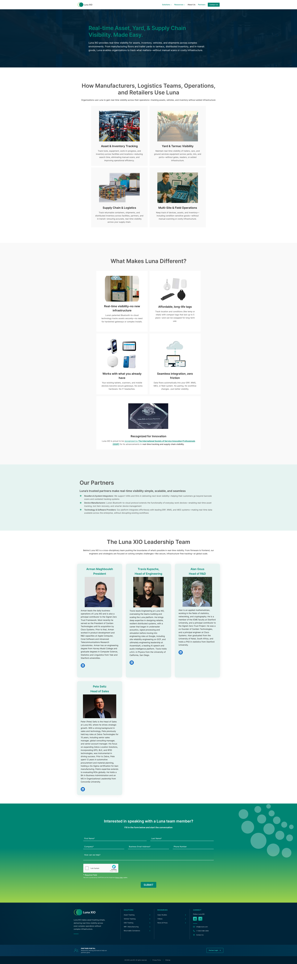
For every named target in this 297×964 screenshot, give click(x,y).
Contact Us (213, 5)
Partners (201, 4)
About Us (191, 4)
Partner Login (213, 950)
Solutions (128, 910)
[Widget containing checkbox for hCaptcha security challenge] (100, 868)
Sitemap (167, 960)
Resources (162, 910)
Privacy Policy (119, 877)
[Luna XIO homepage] (85, 912)
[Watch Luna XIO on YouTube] (200, 919)
